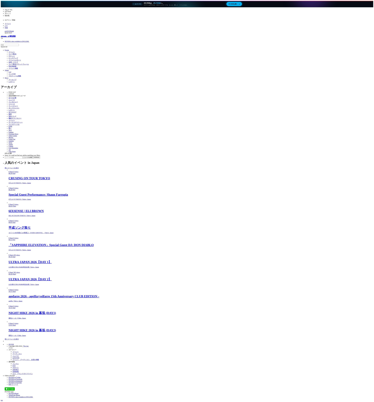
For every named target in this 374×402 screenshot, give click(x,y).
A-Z (10, 72)
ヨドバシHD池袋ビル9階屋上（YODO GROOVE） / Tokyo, (31, 233)
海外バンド (12, 116)
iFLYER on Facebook (15, 379)
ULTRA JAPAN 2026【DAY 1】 (30, 262)
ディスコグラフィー (16, 122)
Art (10, 150)
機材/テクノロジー (15, 118)
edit (12, 31)
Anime (11, 144)
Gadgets (11, 141)
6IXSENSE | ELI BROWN (26, 211)
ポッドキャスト (14, 108)
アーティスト (17, 354)
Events (7, 50)
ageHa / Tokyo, (15, 301)
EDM (10, 126)
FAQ (14, 366)
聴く (10, 128)
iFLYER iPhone (14, 393)
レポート (12, 82)
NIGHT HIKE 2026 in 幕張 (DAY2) (32, 330)
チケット (12, 56)
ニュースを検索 (27, 157)
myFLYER (8, 31)
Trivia (10, 143)
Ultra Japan (12, 151)
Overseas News (13, 134)
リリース (12, 104)
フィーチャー (13, 106)
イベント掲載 (13, 68)
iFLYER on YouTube (15, 382)
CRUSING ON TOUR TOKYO (29, 178)
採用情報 (15, 371)
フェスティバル (14, 124)
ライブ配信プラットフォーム (19, 64)
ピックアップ (13, 58)
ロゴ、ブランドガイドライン (22, 374)
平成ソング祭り (20, 227)
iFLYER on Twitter (15, 377)
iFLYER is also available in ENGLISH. (17, 41)
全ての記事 (12, 98)
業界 (10, 114)
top (2, 400)
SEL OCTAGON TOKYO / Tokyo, (22, 215)
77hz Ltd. (26, 346)
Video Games (13, 136)
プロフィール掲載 (15, 76)
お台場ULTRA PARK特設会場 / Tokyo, (24, 267)
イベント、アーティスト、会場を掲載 (25, 360)
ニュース (12, 100)
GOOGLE (36, 157)
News (6, 78)
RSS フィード (13, 384)
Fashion (11, 132)
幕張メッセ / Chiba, (17, 318)
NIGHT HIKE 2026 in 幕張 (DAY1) (32, 313)
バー (6, 25)
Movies (11, 137)
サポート (15, 367)
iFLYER (11, 344)
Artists (7, 70)
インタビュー (13, 102)
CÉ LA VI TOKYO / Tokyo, (20, 183)
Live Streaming (13, 148)
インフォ (15, 364)
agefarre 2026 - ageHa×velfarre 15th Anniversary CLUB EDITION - (54, 296)
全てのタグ (12, 112)
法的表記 (15, 369)
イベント (8, 23)
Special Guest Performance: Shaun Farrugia (38, 194)
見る (10, 130)
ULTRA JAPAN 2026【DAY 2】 (30, 279)
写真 (6, 28)
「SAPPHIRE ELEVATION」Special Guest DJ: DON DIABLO (51, 245)
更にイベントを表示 (12, 168)
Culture (11, 146)
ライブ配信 (12, 54)
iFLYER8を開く (234, 4)
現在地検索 (12, 66)
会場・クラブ (13, 62)
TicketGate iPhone (14, 395)
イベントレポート (15, 60)
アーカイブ (12, 80)
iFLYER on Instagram (15, 381)
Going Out (12, 139)
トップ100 (12, 74)
